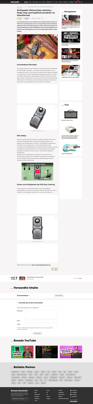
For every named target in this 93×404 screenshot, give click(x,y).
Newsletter (18, 398)
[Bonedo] (16, 2)
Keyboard (48, 1)
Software (65, 1)
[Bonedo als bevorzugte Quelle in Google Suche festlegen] (26, 18)
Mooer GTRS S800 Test (67, 153)
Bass (30, 1)
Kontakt (60, 390)
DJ (40, 1)
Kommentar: (20, 310)
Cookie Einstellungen (63, 398)
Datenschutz (61, 394)
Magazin (71, 1)
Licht (56, 1)
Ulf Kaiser (33, 18)
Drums (43, 1)
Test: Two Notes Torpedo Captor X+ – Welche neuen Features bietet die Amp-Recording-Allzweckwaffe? (70, 137)
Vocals (60, 1)
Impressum (61, 392)
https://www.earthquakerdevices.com (41, 265)
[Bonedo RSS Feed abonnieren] (81, 2)
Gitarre (26, 1)
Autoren (60, 396)
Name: (18, 320)
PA (53, 1)
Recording (35, 1)
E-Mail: (18, 324)
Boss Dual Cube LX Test (67, 120)
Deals (76, 1)
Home (18, 6)
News (25, 6)
